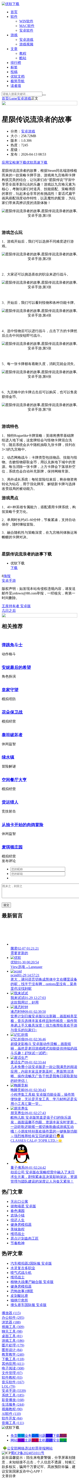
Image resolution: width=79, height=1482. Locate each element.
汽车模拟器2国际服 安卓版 (31, 1263)
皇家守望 (10, 689)
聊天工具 (12, 1331)
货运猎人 (10, 802)
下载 (14, 568)
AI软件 (11, 1414)
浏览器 (11, 1322)
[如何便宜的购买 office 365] (39, 104)
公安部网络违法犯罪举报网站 (30, 1448)
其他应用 (13, 1364)
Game (13, 98)
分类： (16, 131)
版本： (16, 140)
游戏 (14, 35)
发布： (16, 154)
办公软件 (13, 1317)
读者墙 (16, 86)
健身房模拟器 (21, 1224)
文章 (14, 49)
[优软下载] (10, 4)
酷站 (22, 58)
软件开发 (12, 1418)
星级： (16, 150)
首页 (14, 12)
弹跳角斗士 (12, 645)
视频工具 (13, 1327)
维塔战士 (18, 1234)
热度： (16, 145)
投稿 (14, 72)
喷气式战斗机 (21, 1272)
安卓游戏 (26, 39)
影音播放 (13, 1400)
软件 (14, 16)
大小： (16, 136)
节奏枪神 (18, 1243)
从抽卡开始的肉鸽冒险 (22, 824)
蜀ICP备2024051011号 (27, 1453)
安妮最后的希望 (16, 667)
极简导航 (18, 81)
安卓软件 (26, 30)
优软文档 (18, 76)
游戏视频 (26, 44)
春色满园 (18, 1211)
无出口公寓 (19, 1201)
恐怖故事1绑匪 (22, 1291)
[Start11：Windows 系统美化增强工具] (39, 616)
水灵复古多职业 (23, 1268)
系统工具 (13, 1395)
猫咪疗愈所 (19, 1300)
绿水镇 (8, 757)
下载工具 (13, 1359)
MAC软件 (26, 26)
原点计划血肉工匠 (25, 1238)
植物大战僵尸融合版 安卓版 (32, 1282)
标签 (14, 67)
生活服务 (13, 1404)
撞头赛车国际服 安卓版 (29, 1305)
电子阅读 (13, 1368)
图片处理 (13, 1345)
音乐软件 (13, 1382)
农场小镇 (18, 1215)
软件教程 (12, 1377)
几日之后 (9, 610)
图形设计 (12, 1350)
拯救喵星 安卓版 (23, 1206)
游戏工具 (13, 1340)
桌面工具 (12, 1336)
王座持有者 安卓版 (16, 606)
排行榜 (16, 62)
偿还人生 (18, 1220)
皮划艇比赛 (19, 1296)
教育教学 (13, 1354)
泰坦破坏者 (12, 734)
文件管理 (12, 1373)
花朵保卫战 (12, 712)
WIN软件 (26, 21)
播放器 (11, 1313)
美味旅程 (18, 1229)
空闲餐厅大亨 (14, 779)
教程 (22, 53)
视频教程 (12, 1409)
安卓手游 (9, 580)
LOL (8, 1386)
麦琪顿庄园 (12, 847)
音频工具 (13, 1423)
